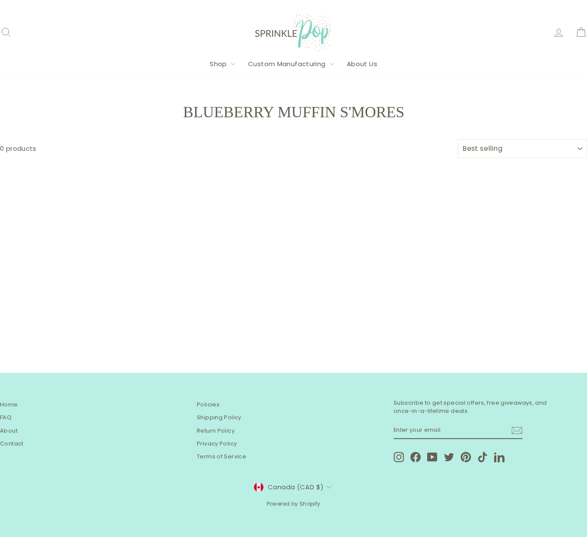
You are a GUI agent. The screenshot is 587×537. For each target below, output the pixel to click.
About (9, 430)
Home (9, 404)
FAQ (6, 417)
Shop (219, 63)
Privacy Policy (217, 443)
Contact (12, 443)
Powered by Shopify (294, 503)
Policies (208, 404)
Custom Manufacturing (287, 63)
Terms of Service (221, 456)
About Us (362, 63)
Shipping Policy (219, 417)
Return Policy (216, 430)
